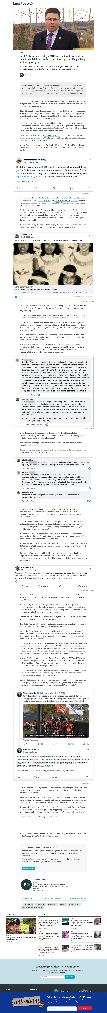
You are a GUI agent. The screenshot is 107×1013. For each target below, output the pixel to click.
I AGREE (85, 1008)
